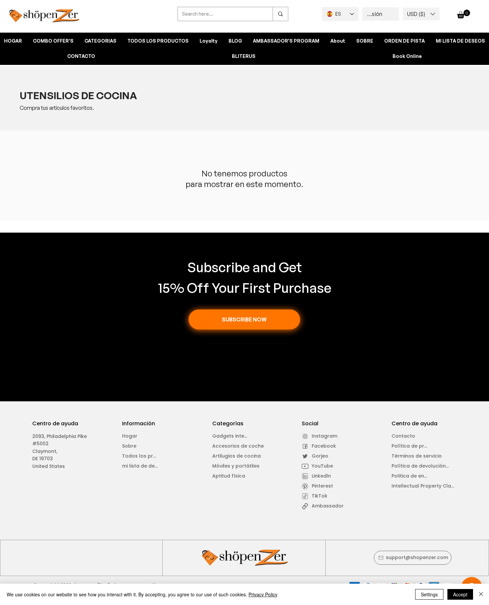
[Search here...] (280, 14)
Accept (460, 594)
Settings (429, 594)
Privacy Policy (262, 594)
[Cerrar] (481, 594)
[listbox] (421, 14)
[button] (421, 14)
